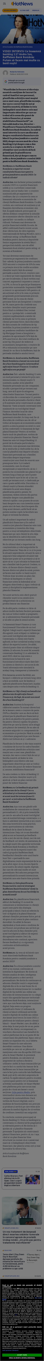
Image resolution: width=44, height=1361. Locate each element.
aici (16, 1315)
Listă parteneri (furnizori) (10, 1350)
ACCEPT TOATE (22, 1355)
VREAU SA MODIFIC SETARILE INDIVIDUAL (22, 1357)
